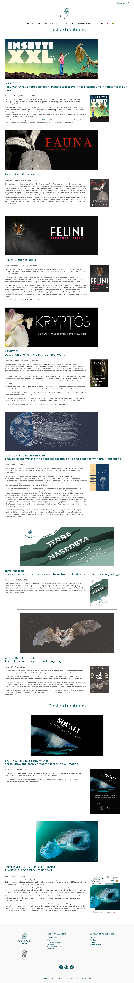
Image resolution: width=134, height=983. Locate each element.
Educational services (84, 23)
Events (92, 942)
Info (38, 23)
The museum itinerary (52, 23)
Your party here (95, 944)
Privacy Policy (86, 978)
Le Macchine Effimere (41, 120)
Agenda (122, 3)
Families (93, 940)
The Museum (28, 23)
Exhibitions (68, 23)
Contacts (99, 23)
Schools (92, 938)
